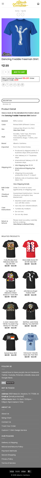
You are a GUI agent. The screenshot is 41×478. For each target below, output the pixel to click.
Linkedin (27, 375)
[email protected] (16, 396)
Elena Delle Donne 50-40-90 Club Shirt (30, 261)
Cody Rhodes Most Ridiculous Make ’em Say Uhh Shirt (10, 262)
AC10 (16, 80)
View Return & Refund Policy (23, 224)
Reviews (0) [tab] (7, 104)
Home (17, 11)
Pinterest (19, 375)
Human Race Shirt (10, 353)
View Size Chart (19, 130)
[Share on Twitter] (11, 85)
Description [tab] (7, 100)
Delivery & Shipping (9, 442)
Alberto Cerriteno (23, 475)
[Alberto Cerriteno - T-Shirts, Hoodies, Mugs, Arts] (20, 3)
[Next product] (18, 14)
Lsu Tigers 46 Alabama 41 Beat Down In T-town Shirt (10, 293)
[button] (3, 3)
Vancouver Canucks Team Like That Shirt (30, 354)
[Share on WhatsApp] (3, 85)
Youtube (11, 375)
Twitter (5, 375)
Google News (7, 378)
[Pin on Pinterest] (18, 85)
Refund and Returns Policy (12, 446)
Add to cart (19, 72)
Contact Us (6, 422)
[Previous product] (22, 14)
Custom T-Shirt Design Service (14, 430)
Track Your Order (9, 426)
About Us (5, 413)
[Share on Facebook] (7, 85)
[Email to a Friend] (15, 85)
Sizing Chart (6, 418)
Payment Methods (9, 451)
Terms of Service (9, 463)
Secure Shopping (9, 455)
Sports (23, 11)
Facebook (34, 372)
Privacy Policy (7, 459)
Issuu (33, 375)
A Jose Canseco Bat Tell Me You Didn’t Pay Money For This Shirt (10, 324)
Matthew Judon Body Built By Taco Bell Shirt (30, 323)
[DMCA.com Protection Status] (8, 382)
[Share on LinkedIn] (22, 85)
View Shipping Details (21, 184)
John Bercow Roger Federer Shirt (30, 292)
